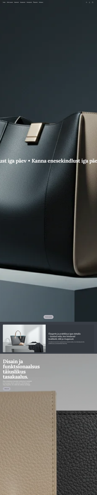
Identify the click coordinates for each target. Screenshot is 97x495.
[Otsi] (86, 2)
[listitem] (41, 2)
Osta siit (7, 389)
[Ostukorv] (92, 2)
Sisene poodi (48, 317)
